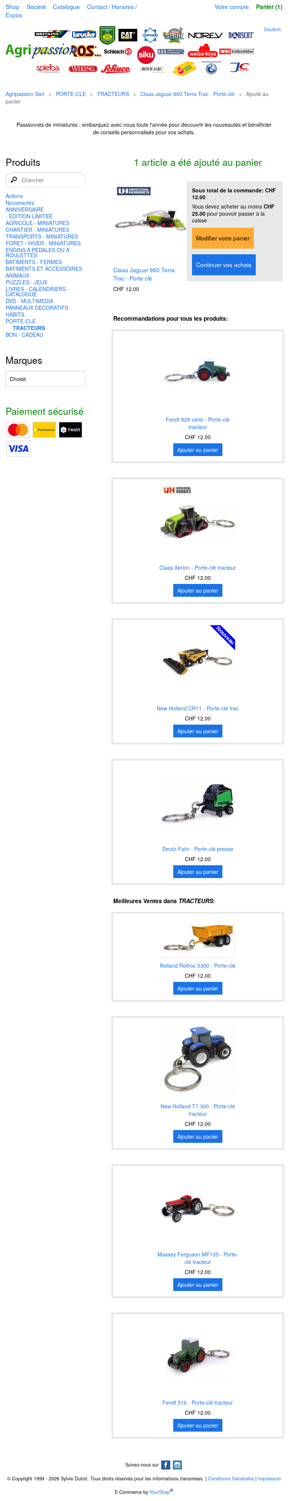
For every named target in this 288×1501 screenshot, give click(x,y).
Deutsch (272, 29)
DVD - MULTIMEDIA (29, 300)
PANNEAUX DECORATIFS (37, 307)
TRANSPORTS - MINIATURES (42, 236)
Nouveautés (20, 202)
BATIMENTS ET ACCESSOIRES (44, 268)
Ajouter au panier (197, 449)
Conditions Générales (231, 1478)
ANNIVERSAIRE (25, 209)
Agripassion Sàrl (25, 94)
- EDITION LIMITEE (29, 216)
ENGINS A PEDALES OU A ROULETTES (37, 252)
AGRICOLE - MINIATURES (37, 222)
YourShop (160, 1492)
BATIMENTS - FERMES (34, 261)
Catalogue (66, 6)
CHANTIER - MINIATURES (37, 229)
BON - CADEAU (24, 334)
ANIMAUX (17, 275)
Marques (24, 359)
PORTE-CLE (71, 94)
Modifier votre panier (223, 238)
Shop (13, 6)
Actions (14, 195)
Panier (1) (269, 7)
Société (36, 6)
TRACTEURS (113, 94)
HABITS (15, 314)
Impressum (269, 1478)
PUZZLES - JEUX (26, 282)
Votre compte (231, 6)
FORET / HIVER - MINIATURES (43, 243)
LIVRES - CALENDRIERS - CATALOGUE (37, 291)
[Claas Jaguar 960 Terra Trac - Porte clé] (150, 220)
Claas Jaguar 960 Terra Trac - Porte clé (187, 94)
